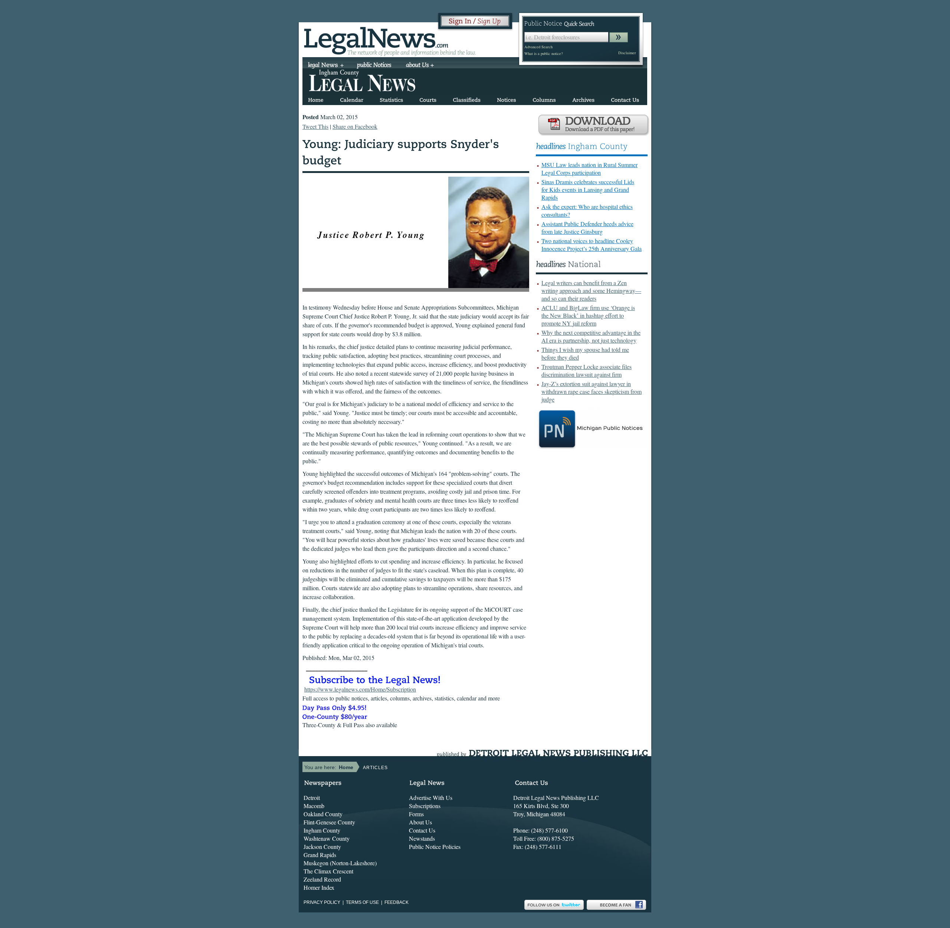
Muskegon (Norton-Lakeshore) (340, 863)
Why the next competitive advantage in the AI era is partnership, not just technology (591, 336)
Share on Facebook (354, 126)
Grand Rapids (320, 855)
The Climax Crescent (328, 871)
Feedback (396, 902)
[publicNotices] (374, 65)
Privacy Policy (322, 902)
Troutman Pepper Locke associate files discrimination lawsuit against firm (586, 370)
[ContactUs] (625, 98)
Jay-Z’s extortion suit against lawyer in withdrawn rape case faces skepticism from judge (591, 391)
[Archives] (583, 98)
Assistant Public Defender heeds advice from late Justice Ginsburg (587, 227)
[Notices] (506, 98)
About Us (420, 822)
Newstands (422, 838)
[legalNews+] (326, 65)
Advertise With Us (430, 797)
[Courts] (427, 98)
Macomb (314, 806)
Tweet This (315, 126)
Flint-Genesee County (329, 822)
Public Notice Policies (435, 846)
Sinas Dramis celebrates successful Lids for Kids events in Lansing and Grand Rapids (587, 189)
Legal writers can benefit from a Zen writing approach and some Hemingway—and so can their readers (591, 290)
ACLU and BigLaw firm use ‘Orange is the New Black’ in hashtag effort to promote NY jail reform (588, 315)
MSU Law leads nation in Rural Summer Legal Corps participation (589, 168)
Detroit (312, 797)
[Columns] (544, 98)
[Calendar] (351, 98)
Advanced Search (538, 46)
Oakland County (323, 814)
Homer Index (319, 887)
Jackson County (322, 846)
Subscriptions (424, 806)
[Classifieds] (467, 98)
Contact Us (422, 830)
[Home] (316, 98)
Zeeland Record (322, 879)
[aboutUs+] (420, 65)
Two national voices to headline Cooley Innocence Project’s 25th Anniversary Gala (591, 244)
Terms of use (362, 902)
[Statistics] (391, 98)
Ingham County (322, 830)
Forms (416, 814)
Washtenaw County (327, 838)
